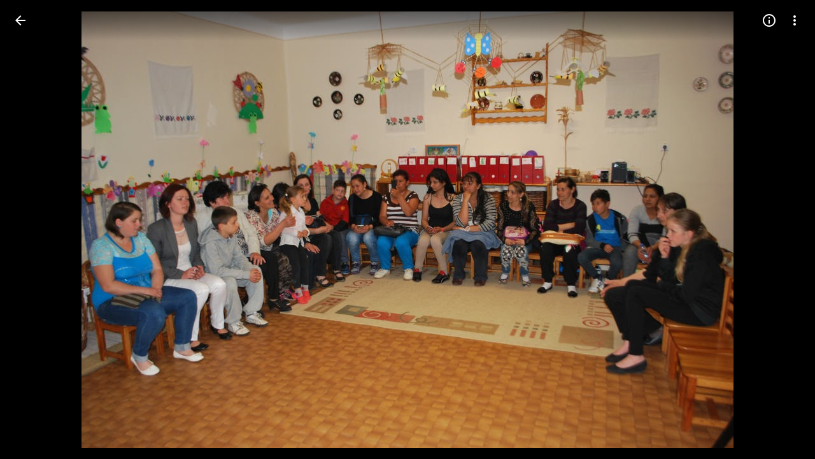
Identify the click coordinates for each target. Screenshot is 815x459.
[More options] (794, 20)
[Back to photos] (20, 20)
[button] (35, 229)
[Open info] (769, 20)
